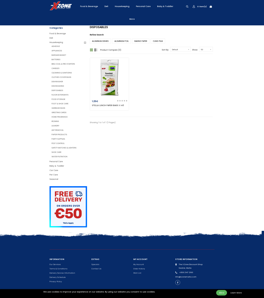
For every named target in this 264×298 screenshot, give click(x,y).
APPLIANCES (57, 50)
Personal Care (143, 6)
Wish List (137, 273)
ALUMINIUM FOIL (121, 41)
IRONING (55, 121)
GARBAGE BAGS (58, 108)
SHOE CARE (56, 152)
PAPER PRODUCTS (59, 134)
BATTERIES (56, 59)
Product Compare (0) (110, 50)
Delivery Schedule (58, 277)
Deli (106, 6)
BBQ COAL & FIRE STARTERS (63, 64)
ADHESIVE (56, 46)
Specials (95, 264)
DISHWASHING (58, 86)
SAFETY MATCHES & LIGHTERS (64, 147)
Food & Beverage (89, 6)
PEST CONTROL (58, 143)
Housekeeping (122, 6)
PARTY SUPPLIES (58, 139)
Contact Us (96, 269)
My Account (138, 264)
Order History (139, 269)
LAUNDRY (55, 125)
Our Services (55, 264)
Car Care (54, 170)
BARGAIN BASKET (59, 55)
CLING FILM (158, 41)
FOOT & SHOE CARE (60, 103)
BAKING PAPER (140, 41)
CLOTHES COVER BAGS (61, 77)
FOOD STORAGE (58, 99)
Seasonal (54, 179)
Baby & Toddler (165, 6)
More (132, 19)
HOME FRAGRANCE (60, 117)
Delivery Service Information (62, 273)
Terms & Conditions (59, 269)
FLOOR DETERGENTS (60, 94)
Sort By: (165, 49)
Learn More (236, 292)
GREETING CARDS (59, 112)
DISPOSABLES (57, 90)
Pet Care (54, 174)
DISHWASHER (57, 81)
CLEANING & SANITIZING (62, 72)
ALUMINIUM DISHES (100, 41)
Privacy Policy (56, 281)
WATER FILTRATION (59, 156)
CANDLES (55, 68)
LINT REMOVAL (58, 130)
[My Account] (194, 6)
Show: (195, 49)
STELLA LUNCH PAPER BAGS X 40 (108, 105)
